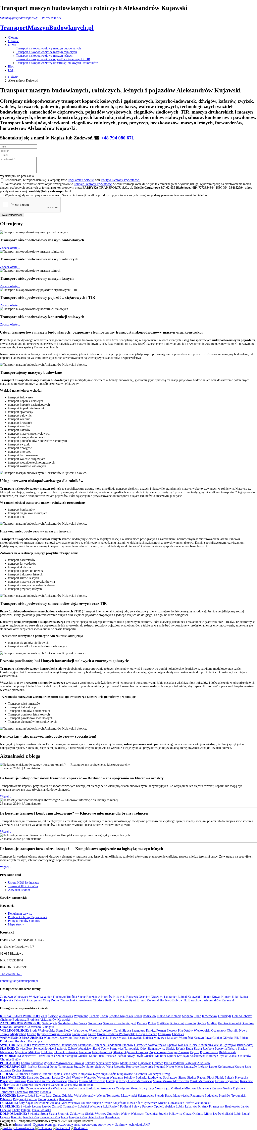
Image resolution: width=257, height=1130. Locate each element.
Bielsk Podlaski (174, 1063)
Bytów (16, 1059)
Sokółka (90, 1063)
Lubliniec (47, 1052)
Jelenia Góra (31, 1117)
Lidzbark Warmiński (180, 1037)
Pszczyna (221, 1048)
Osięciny (144, 996)
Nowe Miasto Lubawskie (126, 1037)
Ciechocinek (67, 1000)
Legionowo (231, 1081)
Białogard (48, 1027)
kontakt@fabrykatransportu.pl (19, 17)
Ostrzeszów (218, 1030)
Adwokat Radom (19, 890)
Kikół (235, 996)
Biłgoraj (26, 1110)
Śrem (59, 1030)
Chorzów (183, 1052)
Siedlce (191, 1077)
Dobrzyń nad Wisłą (37, 1000)
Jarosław (5, 1070)
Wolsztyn (107, 1030)
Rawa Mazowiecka (177, 1095)
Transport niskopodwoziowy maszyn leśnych (44, 55)
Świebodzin (41, 1102)
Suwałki (78, 1063)
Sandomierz (113, 1045)
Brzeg (166, 1074)
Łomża (25, 1063)
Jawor (64, 1117)
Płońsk (219, 1077)
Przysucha (241, 1077)
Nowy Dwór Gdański (140, 1055)
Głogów (74, 1117)
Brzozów (27, 1070)
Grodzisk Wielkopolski (121, 1034)
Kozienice (246, 1081)
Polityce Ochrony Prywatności (93, 184)
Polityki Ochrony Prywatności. (120, 180)
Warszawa (116, 1077)
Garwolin (57, 1084)
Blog (11, 66)
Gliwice (118, 1052)
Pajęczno (18, 1099)
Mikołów (34, 1052)
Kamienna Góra (50, 1117)
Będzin (194, 1052)
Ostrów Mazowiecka (92, 1081)
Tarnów (72, 1088)
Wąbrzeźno (81, 1016)
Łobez (74, 1023)
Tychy (105, 1048)
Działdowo (7, 1041)
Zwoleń (66, 1077)
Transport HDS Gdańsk (23, 886)
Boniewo (165, 1000)
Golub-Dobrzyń (242, 1016)
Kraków (217, 1088)
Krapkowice (125, 1074)
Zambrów (37, 1063)
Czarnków (164, 1034)
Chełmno (6, 1019)
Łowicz (40, 1095)
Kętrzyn (199, 1037)
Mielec (179, 1066)
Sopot (93, 1055)
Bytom (204, 1052)
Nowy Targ (146, 1088)
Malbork (160, 1055)
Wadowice (59, 1088)
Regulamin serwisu (20, 913)
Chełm (16, 1110)
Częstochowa (157, 1052)
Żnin (44, 1016)
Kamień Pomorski (229, 1023)
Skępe (82, 996)
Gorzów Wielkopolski (197, 1102)
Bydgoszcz (19, 1019)
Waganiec (45, 996)
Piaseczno (33, 1081)
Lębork (171, 1055)
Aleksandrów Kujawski (219, 1000)
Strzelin (163, 1113)
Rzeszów (119, 1066)
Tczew (41, 1055)
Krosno (239, 1066)
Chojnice (5, 1059)
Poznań (161, 1030)
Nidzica (148, 1037)
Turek (117, 1030)
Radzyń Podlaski (120, 1106)
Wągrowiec (80, 1030)
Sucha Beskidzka (89, 1088)
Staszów (54, 1045)
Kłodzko (16, 1117)
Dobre (55, 1000)
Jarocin (101, 1034)
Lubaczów (191, 1066)
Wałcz (83, 1023)
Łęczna (36, 1106)
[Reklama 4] (79, 1128)
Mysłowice (7, 1052)
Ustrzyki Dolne (47, 1066)
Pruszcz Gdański (115, 1055)
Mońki (124, 1063)
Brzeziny (52, 1099)
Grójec (4, 1084)
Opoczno (31, 1099)
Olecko (104, 1037)
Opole (56, 1074)
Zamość (57, 1106)
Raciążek (132, 996)
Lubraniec (170, 996)
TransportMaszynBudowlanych (47, 27)
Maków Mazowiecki (175, 1081)
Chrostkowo (84, 1000)
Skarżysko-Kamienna (92, 1045)
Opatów (172, 1045)
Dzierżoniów (96, 1117)
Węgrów (77, 1077)
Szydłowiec (154, 1077)
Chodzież (178, 1034)
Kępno (41, 1034)
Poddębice (211, 1095)
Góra (83, 1117)
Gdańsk (232, 1055)
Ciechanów (71, 1084)
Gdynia (222, 1055)
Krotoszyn (53, 1034)
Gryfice (201, 1023)
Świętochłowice (43, 1048)
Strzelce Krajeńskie (114, 1102)
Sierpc (182, 1077)
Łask (49, 1095)
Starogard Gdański (76, 1055)
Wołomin (103, 1077)
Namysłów (85, 1074)
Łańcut (32, 1066)
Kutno (42, 1099)
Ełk (236, 1037)
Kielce (193, 1045)
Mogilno (187, 1016)
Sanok (90, 1066)
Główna (13, 37)
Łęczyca (22, 1095)
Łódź (31, 1095)
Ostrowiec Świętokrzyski (150, 1045)
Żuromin (45, 1077)
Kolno (133, 1063)
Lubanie (206, 996)
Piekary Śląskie (237, 1048)
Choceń (123, 1000)
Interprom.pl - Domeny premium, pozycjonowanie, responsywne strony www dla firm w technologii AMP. (83, 1124)
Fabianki (19, 1000)
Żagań (29, 1102)
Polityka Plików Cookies (24, 920)
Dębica (16, 1070)
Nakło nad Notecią (169, 1016)
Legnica (5, 1117)
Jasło (248, 1066)
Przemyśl (159, 1066)
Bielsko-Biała (227, 1052)
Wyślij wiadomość (12, 214)
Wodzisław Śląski (89, 1048)
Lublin (180, 1106)
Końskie (183, 1045)
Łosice (56, 1077)
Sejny (115, 1063)
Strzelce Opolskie (29, 1074)
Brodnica (33, 1019)
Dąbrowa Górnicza (135, 1052)
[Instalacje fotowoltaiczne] (17, 1128)
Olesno (65, 1074)
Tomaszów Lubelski (76, 1106)
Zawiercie (60, 1048)
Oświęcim (122, 1088)
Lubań (246, 1113)
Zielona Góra (58, 1102)
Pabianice (6, 1099)
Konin (76, 1034)
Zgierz (57, 1095)
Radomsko (197, 1095)
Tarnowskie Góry (135, 1048)
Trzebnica (151, 1113)
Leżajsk (203, 1066)
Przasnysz (6, 1081)
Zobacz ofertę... (10, 248)
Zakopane (32, 1088)
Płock (210, 1077)
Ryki (106, 1106)
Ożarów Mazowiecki (53, 1081)
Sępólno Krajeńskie (121, 1016)
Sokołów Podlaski (135, 1077)
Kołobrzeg (177, 1023)
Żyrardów (33, 1077)
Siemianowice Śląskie (161, 1048)
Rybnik (180, 1048)
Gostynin (15, 1084)
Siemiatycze (103, 1063)
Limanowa (204, 1088)
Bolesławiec (112, 1117)
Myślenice (177, 1088)
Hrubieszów (232, 1106)
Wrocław (100, 1113)
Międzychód (18, 1034)
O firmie (13, 41)
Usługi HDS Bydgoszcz (23, 882)
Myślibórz (163, 1023)
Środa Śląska (48, 1113)
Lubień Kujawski (189, 996)
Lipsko (219, 1081)
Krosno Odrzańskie (170, 1102)
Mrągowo (160, 1037)
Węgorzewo (51, 1037)
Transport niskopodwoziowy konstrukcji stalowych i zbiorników (57, 62)
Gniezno (151, 1034)
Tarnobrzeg (65, 1066)
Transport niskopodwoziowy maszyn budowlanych (48, 48)
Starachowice (69, 1045)
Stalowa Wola (104, 1066)
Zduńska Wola (71, 1095)
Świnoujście (49, 1023)
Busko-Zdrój (245, 1045)
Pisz (75, 1037)
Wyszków (90, 1077)
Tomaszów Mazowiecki (121, 1095)
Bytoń (133, 1000)
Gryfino (212, 1023)
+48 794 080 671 (50, 17)
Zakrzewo (6, 996)
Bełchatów (65, 1099)
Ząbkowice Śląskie (82, 1113)
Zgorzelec (113, 1113)
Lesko (213, 1066)
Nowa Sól (133, 1102)
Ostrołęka (112, 1081)
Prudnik (47, 1074)
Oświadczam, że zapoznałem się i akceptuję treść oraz (72, 180)
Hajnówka (144, 1063)
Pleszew (172, 1030)
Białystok (191, 1063)
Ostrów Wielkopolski (197, 1030)
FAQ (11, 70)
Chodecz (98, 1000)
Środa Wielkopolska (42, 1030)
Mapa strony (16, 924)
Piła (180, 1030)
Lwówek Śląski (223, 1113)
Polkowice (175, 1113)
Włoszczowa (40, 1045)
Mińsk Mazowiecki (202, 1081)
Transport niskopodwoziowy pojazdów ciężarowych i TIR (53, 59)
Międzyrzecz (149, 1102)
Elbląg (244, 1037)
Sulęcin (96, 1102)
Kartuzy (211, 1055)
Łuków (46, 1106)
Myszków (21, 1052)
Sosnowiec (116, 1048)
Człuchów (244, 1055)
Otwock (73, 1081)
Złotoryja (63, 1113)
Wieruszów (89, 1095)
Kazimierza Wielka (210, 1045)
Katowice (71, 1052)
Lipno (197, 1016)
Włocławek (21, 996)
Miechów (190, 1088)
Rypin (138, 1016)
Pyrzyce (142, 1023)
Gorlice (227, 1088)
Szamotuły (138, 1030)
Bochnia (45, 1092)
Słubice (86, 1102)
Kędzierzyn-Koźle (104, 1074)
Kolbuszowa (226, 1066)
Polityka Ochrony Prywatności (27, 917)
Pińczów (127, 1045)
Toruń (104, 1016)
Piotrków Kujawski (113, 996)
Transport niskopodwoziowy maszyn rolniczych (46, 52)
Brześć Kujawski (148, 1000)
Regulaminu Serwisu (81, 180)
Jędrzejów (229, 1045)
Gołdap (217, 1037)
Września (95, 1030)
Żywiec (20, 1048)
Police (152, 1023)
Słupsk (50, 1055)
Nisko (170, 1066)
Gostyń (141, 1034)
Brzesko (34, 1092)
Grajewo (157, 1063)
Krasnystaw (216, 1106)
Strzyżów (79, 1066)
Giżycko (228, 1037)
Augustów (203, 1063)
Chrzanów (21, 1092)
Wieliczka (46, 1088)
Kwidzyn (183, 1055)
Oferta (12, 44)
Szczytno (66, 1037)
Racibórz (208, 1048)
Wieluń (101, 1095)
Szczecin (119, 1023)
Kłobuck (59, 1052)
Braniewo (21, 1041)
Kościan (65, 1034)
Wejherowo (29, 1055)
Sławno (108, 1023)
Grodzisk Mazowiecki (36, 1084)
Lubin (237, 1113)
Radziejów (93, 996)
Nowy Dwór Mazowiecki (135, 1081)
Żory (29, 1048)
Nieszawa (157, 996)
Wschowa (74, 1102)
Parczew (147, 1106)
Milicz (208, 1113)
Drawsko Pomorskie (13, 1027)
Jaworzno (85, 1052)
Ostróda (84, 1037)
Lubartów (191, 1106)
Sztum (60, 1055)
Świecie (53, 1016)
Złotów (68, 1030)
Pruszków (19, 1081)
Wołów (125, 1113)
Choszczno (34, 1027)
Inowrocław (209, 1016)
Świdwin (64, 1023)
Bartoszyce (35, 1041)
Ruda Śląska (194, 1048)
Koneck (226, 996)
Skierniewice (146, 1095)
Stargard (130, 1023)
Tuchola (94, 1016)
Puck (100, 1055)
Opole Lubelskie (164, 1106)
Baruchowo (195, 1000)
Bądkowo (111, 1000)
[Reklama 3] (61, 1128)
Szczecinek (95, 1023)
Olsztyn (94, 1037)
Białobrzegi (86, 1084)
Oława (187, 1113)
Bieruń (213, 1052)
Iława (208, 1037)
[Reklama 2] (43, 1128)
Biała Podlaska (41, 1110)
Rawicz (151, 1030)
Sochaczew (170, 1077)
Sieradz (159, 1095)
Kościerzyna (197, 1055)
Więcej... (5, 796)
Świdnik (26, 1106)
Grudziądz (224, 1016)
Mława (157, 1081)
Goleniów (248, 1023)
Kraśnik (203, 1106)
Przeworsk (146, 1066)
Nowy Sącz (162, 1088)
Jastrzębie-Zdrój (102, 1052)
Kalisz (92, 1034)
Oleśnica (197, 1113)
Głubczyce (154, 1074)
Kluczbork (140, 1074)
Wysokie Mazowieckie (58, 1063)
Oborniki (232, 1030)
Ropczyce (132, 1066)
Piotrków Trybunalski (232, 1095)
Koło (84, 1034)
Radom (201, 1077)
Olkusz (134, 1088)
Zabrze (72, 1048)
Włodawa (96, 1106)
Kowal (216, 996)
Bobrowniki (180, 1000)
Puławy (136, 1106)
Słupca (126, 1030)
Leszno (31, 1034)
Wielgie (34, 996)
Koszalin (190, 1023)
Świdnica (34, 1113)
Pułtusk (229, 1077)
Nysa (74, 1074)
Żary (22, 1102)
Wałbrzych (137, 1113)
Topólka (71, 996)
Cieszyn (171, 1052)
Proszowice (107, 1088)
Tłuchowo (59, 996)
